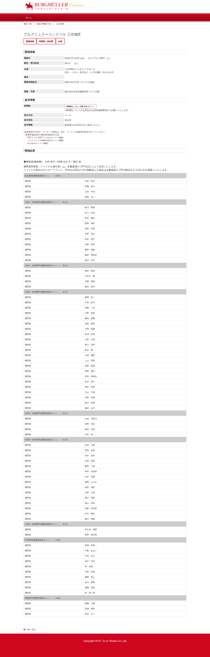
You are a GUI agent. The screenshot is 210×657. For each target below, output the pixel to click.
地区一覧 (28, 23)
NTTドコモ (33, 137)
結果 (60, 41)
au (29, 143)
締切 (76, 63)
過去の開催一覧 (44, 23)
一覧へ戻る (30, 629)
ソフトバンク (34, 140)
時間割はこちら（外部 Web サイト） (80, 106)
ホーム (29, 17)
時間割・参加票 (46, 41)
